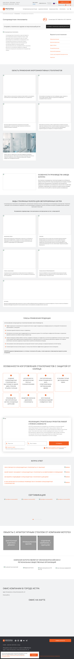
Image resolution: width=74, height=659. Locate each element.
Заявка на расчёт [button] (64, 2)
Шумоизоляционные (54, 42)
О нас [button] (68, 9)
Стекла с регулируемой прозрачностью (59, 54)
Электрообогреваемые (55, 51)
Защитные (52, 57)
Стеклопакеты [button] (62, 9)
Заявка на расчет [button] (60, 640)
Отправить (59, 443)
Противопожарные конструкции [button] (30, 9)
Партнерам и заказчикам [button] (8, 4)
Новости (18, 2)
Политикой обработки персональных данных (10, 655)
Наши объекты (6, 2)
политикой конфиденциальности (52, 448)
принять (34, 655)
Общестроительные (54, 39)
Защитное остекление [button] (43, 9)
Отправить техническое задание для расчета (58, 26)
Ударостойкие (53, 45)
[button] (55, 3)
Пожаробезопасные (54, 48)
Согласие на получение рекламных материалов (49, 656)
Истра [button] (34, 4)
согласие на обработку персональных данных (56, 447)
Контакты (17, 4)
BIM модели (12, 2)
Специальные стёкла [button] (53, 9)
